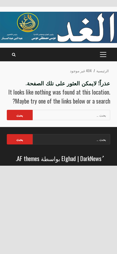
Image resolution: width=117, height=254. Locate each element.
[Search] (14, 54)
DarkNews (90, 158)
